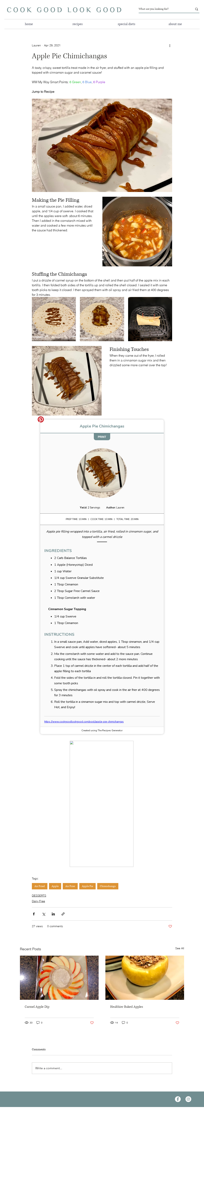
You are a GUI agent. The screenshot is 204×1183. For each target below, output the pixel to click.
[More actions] (169, 45)
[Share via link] (63, 914)
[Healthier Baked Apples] (144, 978)
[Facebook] (178, 1099)
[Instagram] (188, 1099)
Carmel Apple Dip (37, 1007)
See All (179, 948)
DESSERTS (39, 895)
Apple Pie (87, 886)
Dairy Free (38, 901)
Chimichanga (108, 886)
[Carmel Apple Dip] (59, 978)
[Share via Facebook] (34, 914)
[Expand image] (54, 319)
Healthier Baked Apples (126, 1007)
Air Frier (70, 886)
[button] (126, 24)
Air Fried (39, 886)
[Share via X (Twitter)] (43, 914)
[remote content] (102, 577)
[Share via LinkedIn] (53, 914)
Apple (55, 886)
